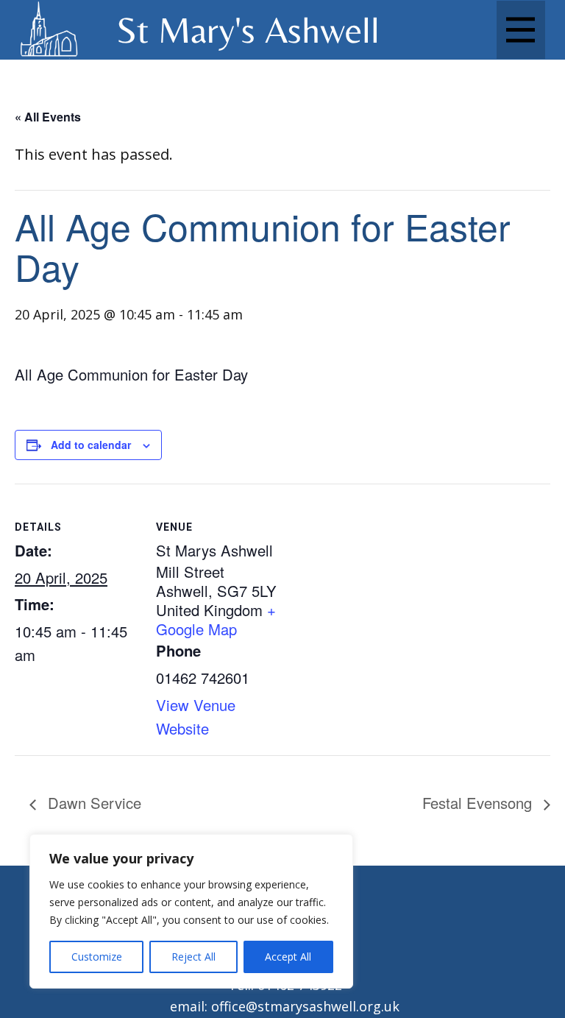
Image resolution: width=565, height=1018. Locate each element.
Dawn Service (92, 802)
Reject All (193, 957)
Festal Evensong (479, 802)
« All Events (48, 116)
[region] (191, 911)
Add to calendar (91, 444)
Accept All (288, 957)
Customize (96, 957)
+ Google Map (216, 619)
